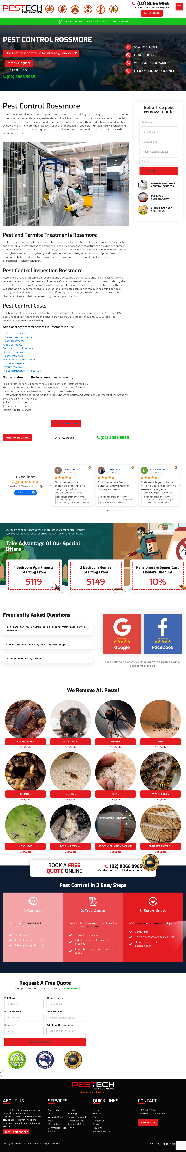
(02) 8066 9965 (31, 923)
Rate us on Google (66, 423)
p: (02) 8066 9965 (146, 1110)
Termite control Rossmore (18, 348)
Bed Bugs (73, 1113)
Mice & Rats (54, 1124)
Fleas (50, 1113)
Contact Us (98, 1120)
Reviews (97, 1128)
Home (96, 1110)
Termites (72, 1110)
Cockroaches (54, 1110)
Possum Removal (77, 1117)
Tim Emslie (113, 469)
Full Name (10, 998)
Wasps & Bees (55, 1117)
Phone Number (55, 998)
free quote (148, 1122)
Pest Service (54, 1011)
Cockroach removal (14, 333)
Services (97, 1113)
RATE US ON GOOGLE (16, 1132)
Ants (50, 1120)
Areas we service (101, 1131)
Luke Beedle (157, 469)
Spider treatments (13, 341)
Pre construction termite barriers (22, 370)
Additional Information (60, 1025)
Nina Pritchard (72, 469)
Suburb (8, 1025)
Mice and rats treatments (17, 337)
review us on (23, 492)
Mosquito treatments (15, 363)
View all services (76, 1120)
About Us (97, 1117)
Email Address (13, 1011)
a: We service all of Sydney (151, 1113)
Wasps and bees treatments (19, 359)
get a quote (152, 13)
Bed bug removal (13, 352)
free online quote (19, 63)
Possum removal (12, 367)
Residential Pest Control (76, 1126)
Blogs (96, 1124)
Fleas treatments (13, 356)
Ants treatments (12, 344)
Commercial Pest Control (57, 1129)
